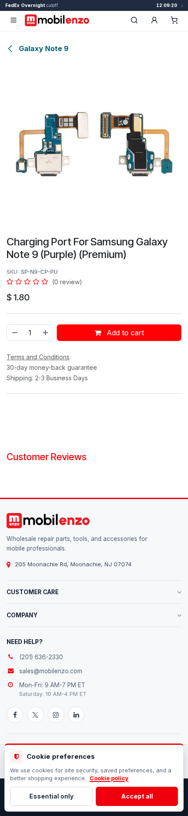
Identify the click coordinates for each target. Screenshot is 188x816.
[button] (154, 20)
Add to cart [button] (124, 332)
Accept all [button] (137, 796)
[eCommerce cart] (174, 20)
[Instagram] (56, 714)
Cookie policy (109, 778)
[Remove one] (14, 333)
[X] (35, 714)
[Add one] (45, 333)
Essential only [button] (51, 796)
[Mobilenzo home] (48, 520)
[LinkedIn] (76, 714)
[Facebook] (15, 714)
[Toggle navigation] (13, 20)
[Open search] (134, 20)
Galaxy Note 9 (43, 48)
